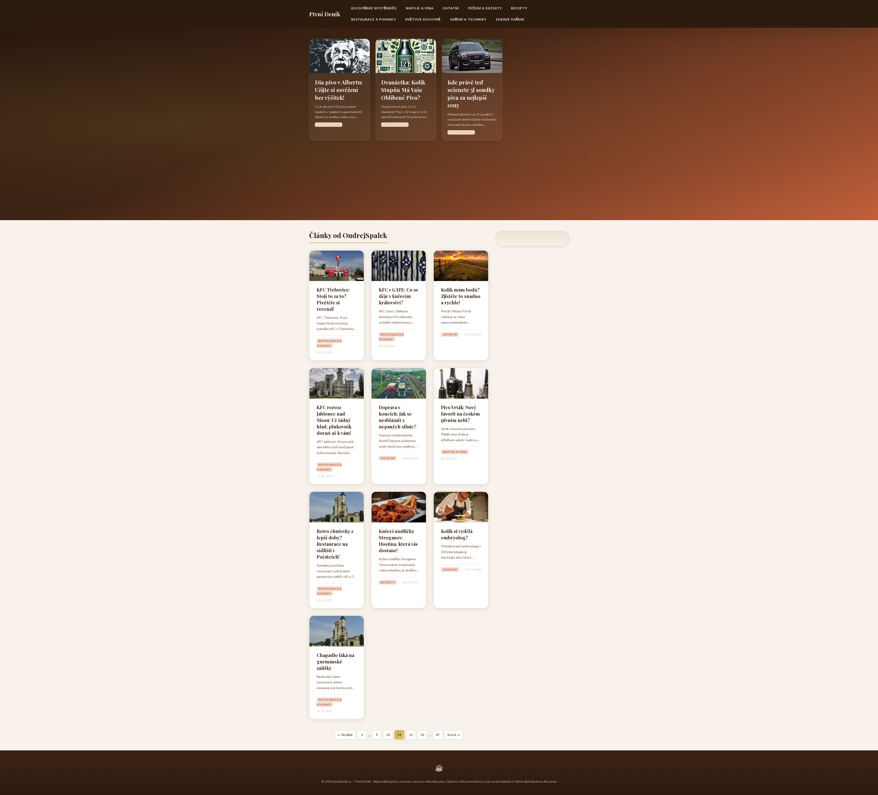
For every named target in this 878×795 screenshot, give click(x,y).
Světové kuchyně (423, 19)
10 (388, 735)
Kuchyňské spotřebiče (373, 8)
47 (437, 735)
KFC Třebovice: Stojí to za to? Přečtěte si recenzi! (333, 299)
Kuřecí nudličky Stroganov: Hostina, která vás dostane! (398, 540)
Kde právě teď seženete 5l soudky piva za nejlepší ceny (471, 93)
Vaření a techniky (468, 19)
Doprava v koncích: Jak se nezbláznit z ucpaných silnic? (397, 417)
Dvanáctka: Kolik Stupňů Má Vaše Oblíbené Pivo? (403, 89)
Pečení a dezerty (485, 8)
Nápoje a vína (420, 8)
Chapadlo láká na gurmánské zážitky (335, 661)
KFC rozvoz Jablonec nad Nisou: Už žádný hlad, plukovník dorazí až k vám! (334, 420)
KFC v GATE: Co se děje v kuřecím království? (398, 296)
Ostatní (451, 8)
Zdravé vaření (510, 19)
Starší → (453, 735)
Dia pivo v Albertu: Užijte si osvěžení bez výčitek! (339, 89)
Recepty (519, 8)
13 (422, 735)
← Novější (345, 735)
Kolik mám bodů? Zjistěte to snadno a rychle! (460, 296)
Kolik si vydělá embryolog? (456, 534)
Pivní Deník (324, 14)
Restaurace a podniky (373, 19)
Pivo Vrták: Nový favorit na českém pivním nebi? (460, 413)
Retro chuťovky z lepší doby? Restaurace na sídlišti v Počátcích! (335, 544)
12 (411, 735)
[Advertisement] (439, 175)
